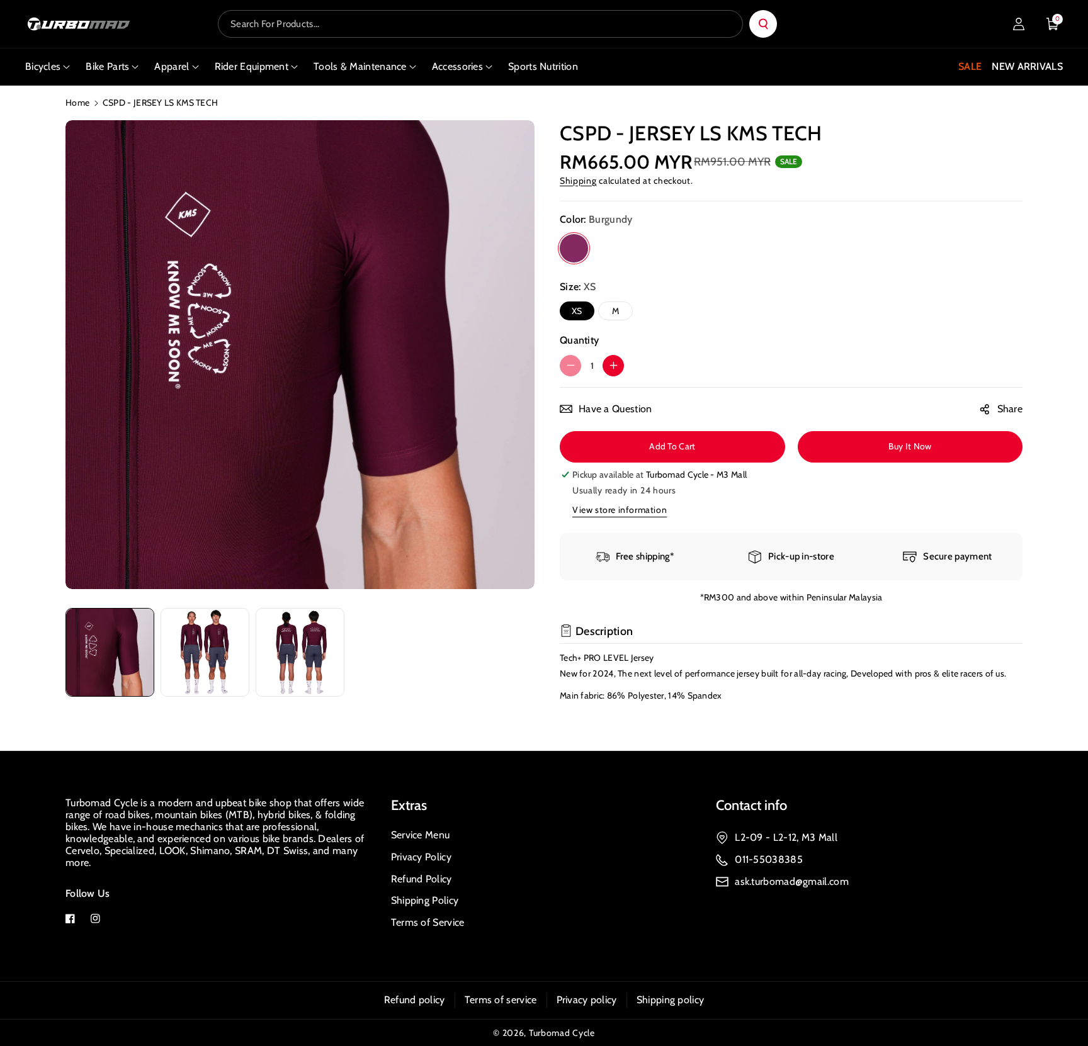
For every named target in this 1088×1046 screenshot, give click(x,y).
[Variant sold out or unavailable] (574, 248)
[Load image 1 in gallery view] (109, 652)
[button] (1053, 24)
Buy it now (909, 446)
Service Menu (420, 835)
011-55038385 (769, 859)
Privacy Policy (421, 857)
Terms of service (501, 1000)
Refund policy (414, 1000)
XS (577, 311)
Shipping (578, 180)
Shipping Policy (425, 900)
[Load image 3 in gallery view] (300, 652)
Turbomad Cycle (562, 1032)
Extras (409, 805)
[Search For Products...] (763, 24)
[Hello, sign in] (1019, 24)
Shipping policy (671, 1000)
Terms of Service (428, 922)
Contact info (751, 805)
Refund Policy (421, 879)
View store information (619, 509)
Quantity (579, 340)
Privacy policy (587, 1000)
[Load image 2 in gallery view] (205, 652)
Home (77, 102)
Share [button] (1010, 409)
